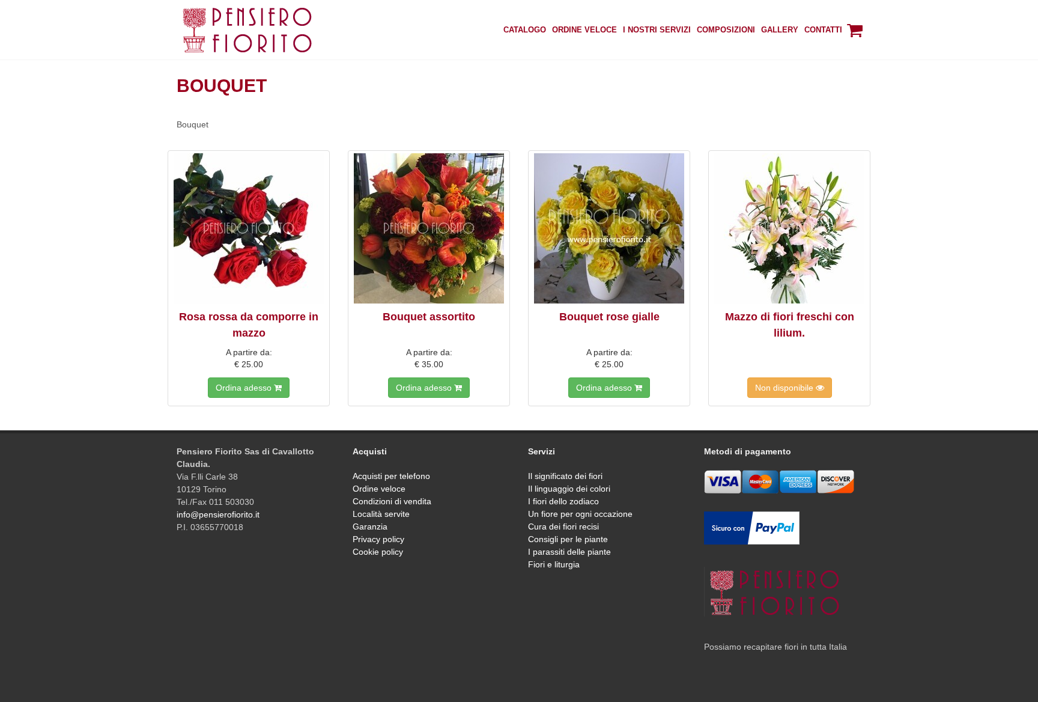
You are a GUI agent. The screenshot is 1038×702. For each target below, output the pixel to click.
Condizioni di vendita (392, 501)
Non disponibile (785, 387)
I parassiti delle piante (569, 552)
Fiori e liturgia (554, 564)
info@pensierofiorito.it (218, 514)
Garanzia (370, 526)
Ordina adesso (245, 387)
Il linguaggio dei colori (569, 488)
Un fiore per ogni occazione (580, 514)
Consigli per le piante (568, 539)
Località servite (381, 514)
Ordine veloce (379, 488)
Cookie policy (378, 552)
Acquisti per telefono (391, 476)
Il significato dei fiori (565, 476)
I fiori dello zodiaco (563, 501)
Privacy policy (378, 539)
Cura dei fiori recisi (563, 526)
